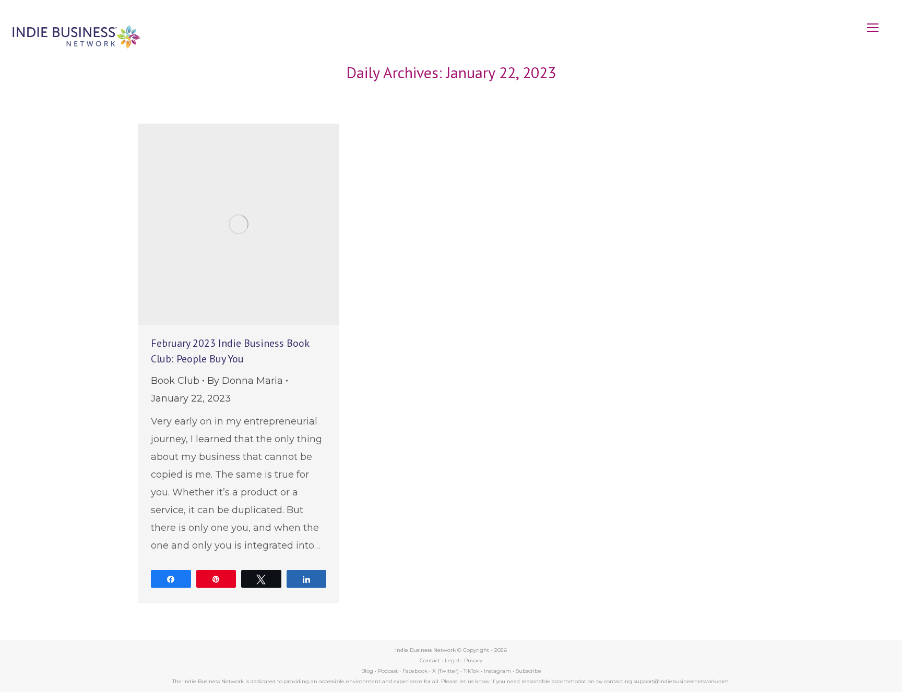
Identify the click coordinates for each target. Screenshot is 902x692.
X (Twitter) (446, 670)
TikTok (471, 670)
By (245, 380)
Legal (452, 660)
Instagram (497, 670)
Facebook (415, 670)
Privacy (473, 660)
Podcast (388, 670)
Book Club (175, 380)
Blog (367, 670)
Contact (430, 660)
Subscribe (528, 670)
